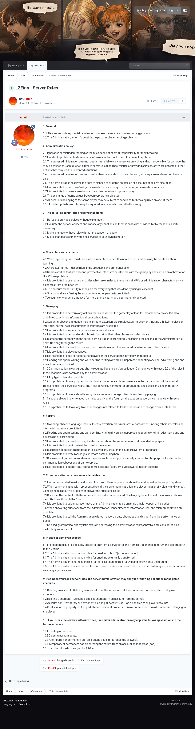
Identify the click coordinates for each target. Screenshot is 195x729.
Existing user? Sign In (150, 10)
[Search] (187, 66)
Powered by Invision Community (175, 704)
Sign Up (173, 10)
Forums (39, 65)
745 (25, 156)
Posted (54, 117)
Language (8, 704)
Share (152, 101)
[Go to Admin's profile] (13, 101)
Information (47, 103)
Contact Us (24, 704)
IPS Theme (8, 700)
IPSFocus (22, 700)
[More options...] (183, 117)
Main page (18, 65)
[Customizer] (185, 10)
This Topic (173, 65)
